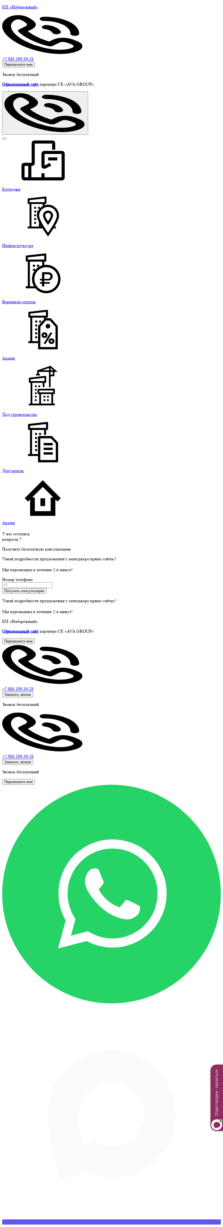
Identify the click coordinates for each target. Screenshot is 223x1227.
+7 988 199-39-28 (17, 58)
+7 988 (17, 688)
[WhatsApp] (111, 1002)
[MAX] (111, 1222)
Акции (8, 522)
